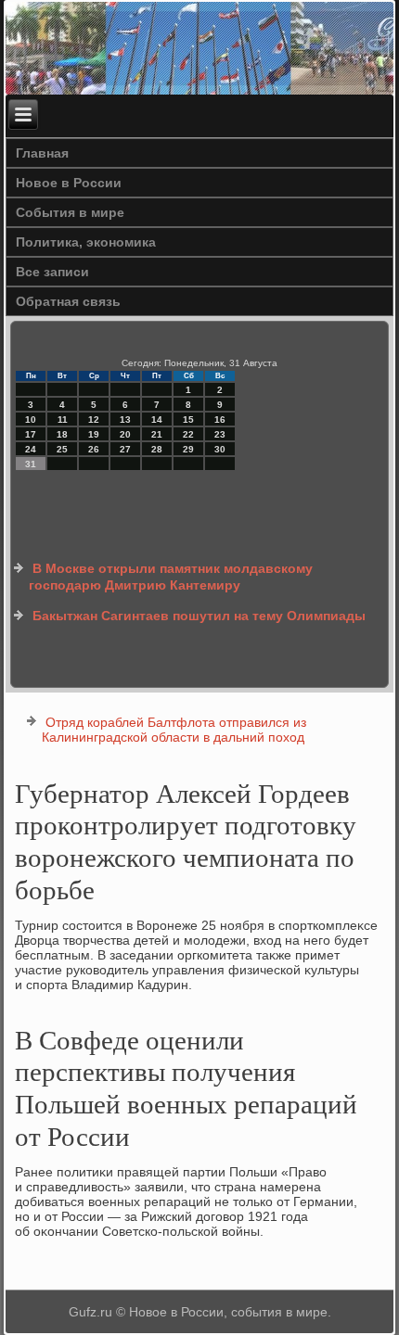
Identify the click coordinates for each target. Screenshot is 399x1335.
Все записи (52, 271)
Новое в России (69, 182)
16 (219, 419)
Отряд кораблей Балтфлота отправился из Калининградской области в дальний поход (174, 729)
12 (93, 419)
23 (219, 434)
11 (63, 419)
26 (93, 449)
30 (219, 449)
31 (30, 464)
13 (125, 419)
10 (30, 419)
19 (93, 434)
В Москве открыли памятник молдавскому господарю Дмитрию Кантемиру (171, 576)
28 (156, 449)
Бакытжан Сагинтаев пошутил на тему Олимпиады (199, 615)
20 (125, 434)
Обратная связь (68, 301)
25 (62, 449)
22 (188, 434)
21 (156, 434)
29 (188, 449)
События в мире (70, 212)
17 (30, 434)
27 (125, 449)
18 (62, 434)
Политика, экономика (86, 242)
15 (188, 419)
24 (30, 449)
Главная (42, 153)
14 (156, 419)
